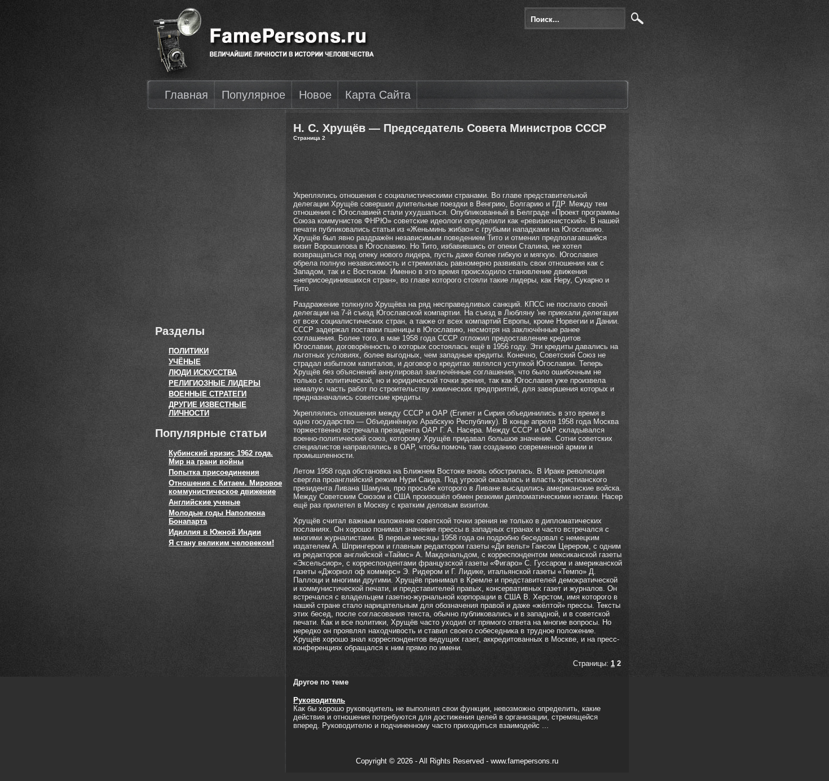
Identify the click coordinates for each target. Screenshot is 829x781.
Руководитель (319, 700)
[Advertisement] (214, 214)
